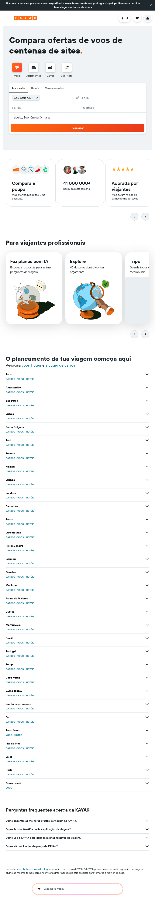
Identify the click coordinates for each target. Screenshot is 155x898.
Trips (135, 261)
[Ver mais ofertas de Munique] (147, 585)
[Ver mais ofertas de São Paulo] (147, 400)
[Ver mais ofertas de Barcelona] (147, 506)
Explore (78, 261)
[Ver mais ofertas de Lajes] (147, 756)
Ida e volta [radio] (18, 88)
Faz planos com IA (29, 261)
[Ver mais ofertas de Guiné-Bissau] (147, 691)
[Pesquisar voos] (17, 67)
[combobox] (57, 98)
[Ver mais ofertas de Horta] (147, 770)
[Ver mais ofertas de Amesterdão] (147, 387)
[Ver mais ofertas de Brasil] (147, 638)
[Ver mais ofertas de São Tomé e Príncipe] (147, 704)
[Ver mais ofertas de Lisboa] (147, 414)
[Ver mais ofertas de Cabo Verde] (147, 677)
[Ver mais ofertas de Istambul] (147, 559)
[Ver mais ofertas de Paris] (147, 374)
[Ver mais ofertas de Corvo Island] (147, 783)
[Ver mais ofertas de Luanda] (147, 480)
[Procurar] (34, 67)
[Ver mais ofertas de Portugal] (147, 651)
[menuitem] (17, 70)
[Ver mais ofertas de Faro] (147, 717)
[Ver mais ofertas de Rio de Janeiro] (147, 545)
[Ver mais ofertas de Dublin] (147, 611)
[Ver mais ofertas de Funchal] (147, 453)
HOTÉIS (30, 379)
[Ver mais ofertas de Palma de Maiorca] (147, 598)
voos (25, 365)
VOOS (20, 379)
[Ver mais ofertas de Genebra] (147, 572)
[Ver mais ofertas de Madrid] (147, 466)
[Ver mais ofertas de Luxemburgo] (147, 532)
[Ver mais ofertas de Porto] (147, 440)
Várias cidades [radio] (54, 88)
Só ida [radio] (35, 88)
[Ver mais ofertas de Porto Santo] (147, 730)
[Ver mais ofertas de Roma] (147, 519)
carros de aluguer (42, 869)
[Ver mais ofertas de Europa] (147, 664)
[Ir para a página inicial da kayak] (25, 18)
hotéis (36, 365)
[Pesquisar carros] (50, 67)
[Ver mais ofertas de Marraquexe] (147, 625)
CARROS (10, 379)
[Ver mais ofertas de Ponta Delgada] (147, 427)
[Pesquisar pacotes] (67, 67)
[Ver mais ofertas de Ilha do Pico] (147, 743)
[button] (151, 5)
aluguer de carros (60, 365)
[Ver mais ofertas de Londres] (147, 493)
